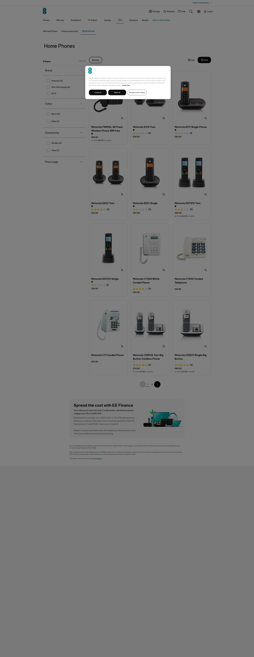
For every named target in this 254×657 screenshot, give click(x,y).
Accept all (97, 92)
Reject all (117, 92)
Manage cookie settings (137, 92)
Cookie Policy (126, 85)
